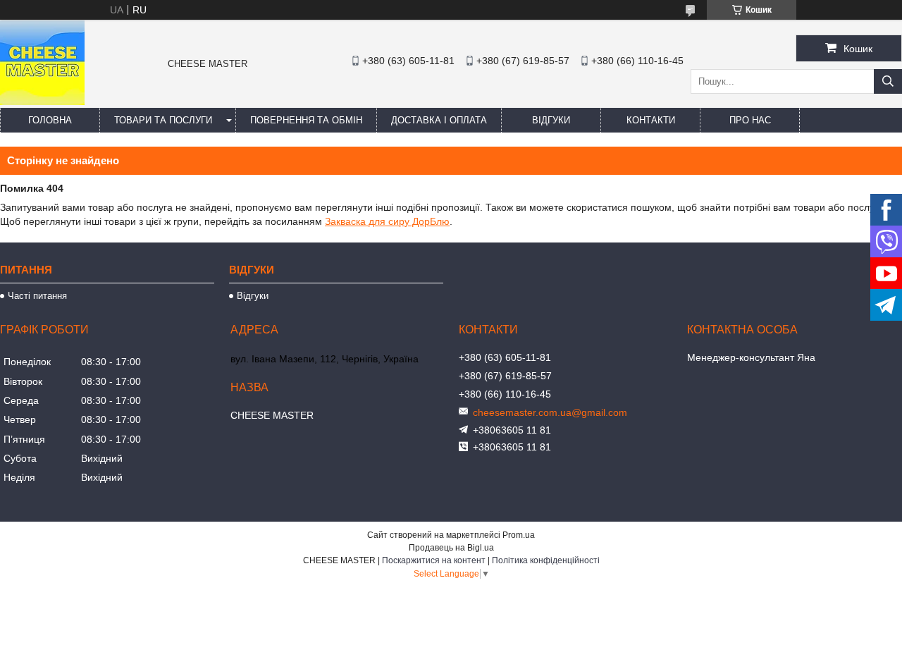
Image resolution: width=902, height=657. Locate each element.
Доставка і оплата (439, 120)
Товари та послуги (163, 120)
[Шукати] (888, 81)
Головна (50, 120)
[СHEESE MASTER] (42, 101)
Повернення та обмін (306, 120)
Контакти (650, 120)
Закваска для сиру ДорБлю (387, 221)
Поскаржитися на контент (434, 560)
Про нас (750, 120)
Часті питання (37, 295)
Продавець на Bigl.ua (451, 548)
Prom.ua (518, 535)
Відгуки (551, 120)
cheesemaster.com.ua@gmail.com (550, 412)
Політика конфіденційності (546, 560)
